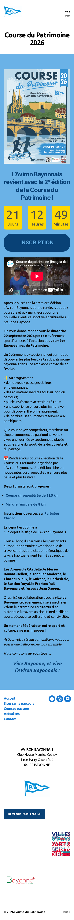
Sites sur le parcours (19, 703)
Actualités (12, 714)
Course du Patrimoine (29, 912)
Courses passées (17, 708)
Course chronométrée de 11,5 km (32, 495)
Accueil (9, 698)
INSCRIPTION (37, 242)
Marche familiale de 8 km (26, 504)
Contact (10, 719)
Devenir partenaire (24, 814)
